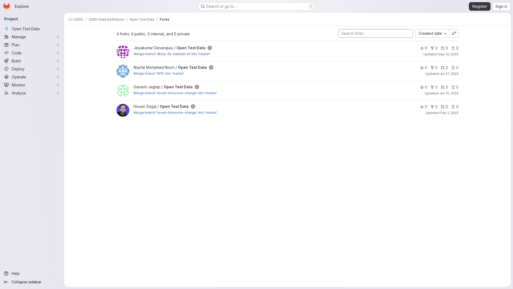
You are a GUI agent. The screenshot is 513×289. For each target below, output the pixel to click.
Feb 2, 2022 (449, 113)
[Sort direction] (454, 33)
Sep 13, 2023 (448, 54)
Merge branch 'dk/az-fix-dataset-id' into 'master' (172, 54)
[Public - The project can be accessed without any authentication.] (210, 48)
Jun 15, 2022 (448, 93)
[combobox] (432, 33)
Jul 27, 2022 (449, 74)
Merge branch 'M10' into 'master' (159, 73)
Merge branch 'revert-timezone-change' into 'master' (175, 93)
